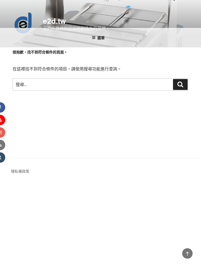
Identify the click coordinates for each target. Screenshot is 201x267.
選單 (101, 37)
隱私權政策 (20, 171)
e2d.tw (54, 20)
